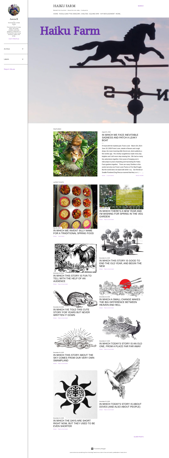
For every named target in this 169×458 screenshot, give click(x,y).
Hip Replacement (107, 14)
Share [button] (103, 175)
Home (55, 14)
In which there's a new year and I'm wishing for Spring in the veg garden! (121, 214)
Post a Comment (109, 219)
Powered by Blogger (100, 448)
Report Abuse (9, 69)
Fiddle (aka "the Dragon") (69, 14)
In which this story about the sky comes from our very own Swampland (73, 358)
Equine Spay (94, 14)
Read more (139, 175)
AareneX (14, 18)
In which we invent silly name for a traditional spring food (73, 232)
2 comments (110, 175)
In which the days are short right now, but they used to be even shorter (74, 423)
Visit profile (14, 39)
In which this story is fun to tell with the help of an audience (72, 278)
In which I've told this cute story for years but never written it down (71, 312)
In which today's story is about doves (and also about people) (120, 405)
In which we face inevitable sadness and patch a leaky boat (120, 138)
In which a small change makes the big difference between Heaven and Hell (119, 302)
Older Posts (138, 437)
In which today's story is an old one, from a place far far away (120, 345)
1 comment (61, 236)
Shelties (84, 14)
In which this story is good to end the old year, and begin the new (120, 263)
